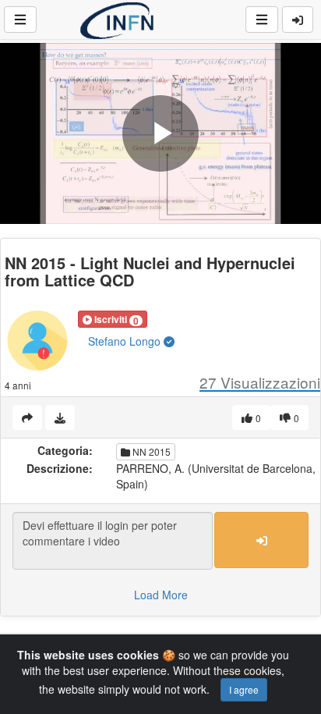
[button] (112, 319)
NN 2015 (150, 451)
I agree (244, 689)
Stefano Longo (126, 341)
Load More (161, 594)
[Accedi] (297, 19)
